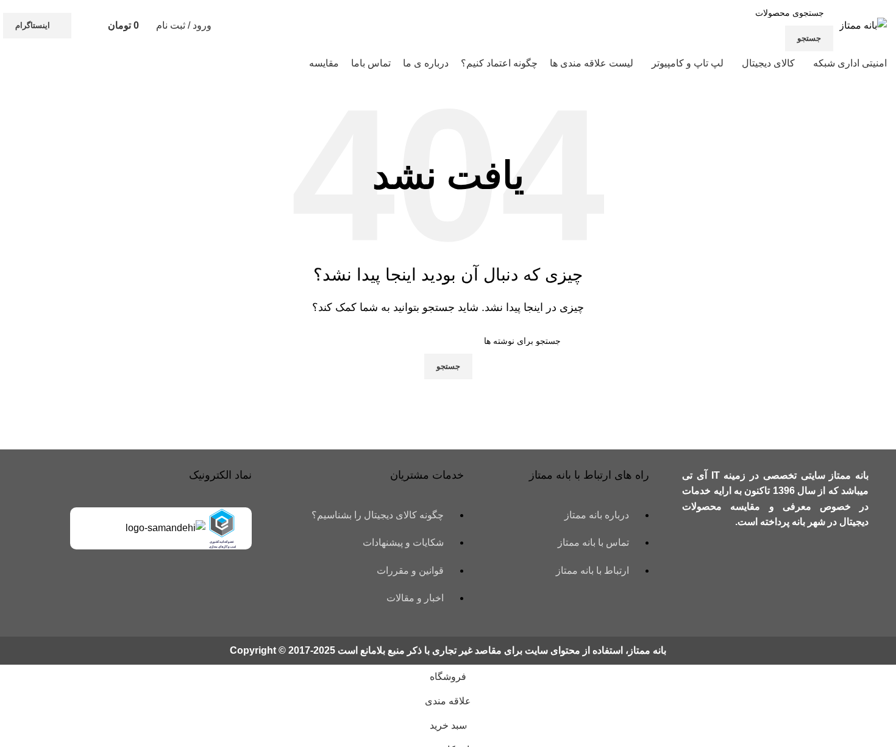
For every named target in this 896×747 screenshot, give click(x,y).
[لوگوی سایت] (863, 25)
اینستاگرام (32, 25)
